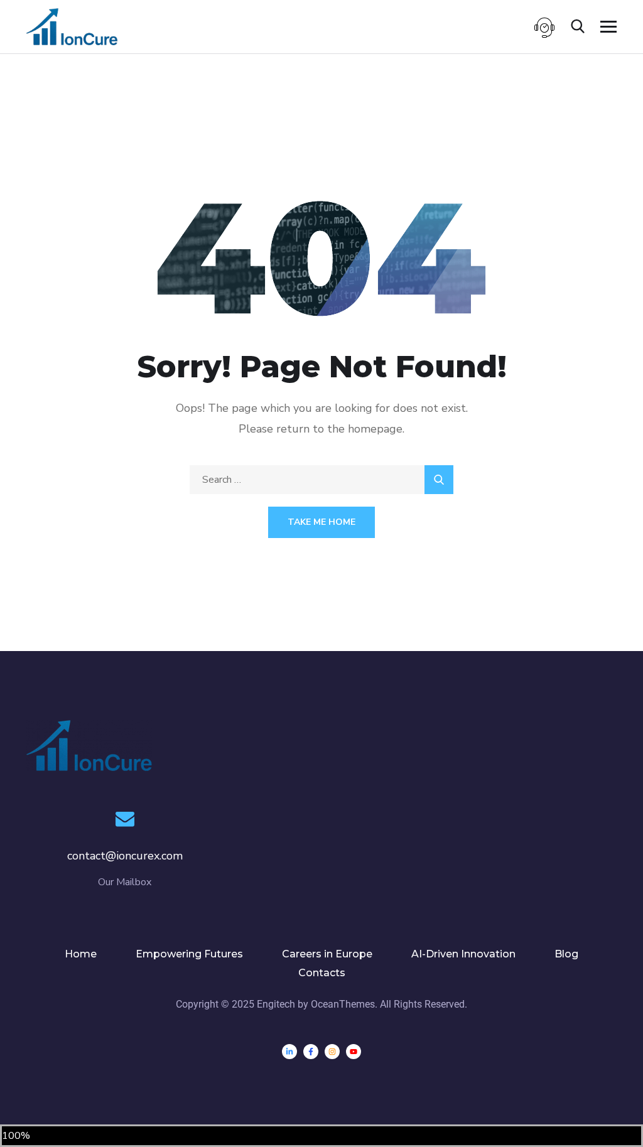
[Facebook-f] (310, 1051)
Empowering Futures (189, 954)
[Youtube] (353, 1051)
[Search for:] (321, 480)
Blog (566, 954)
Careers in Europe (327, 954)
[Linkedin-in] (289, 1051)
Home (81, 954)
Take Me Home (321, 522)
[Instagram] (332, 1051)
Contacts (321, 973)
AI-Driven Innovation (463, 954)
